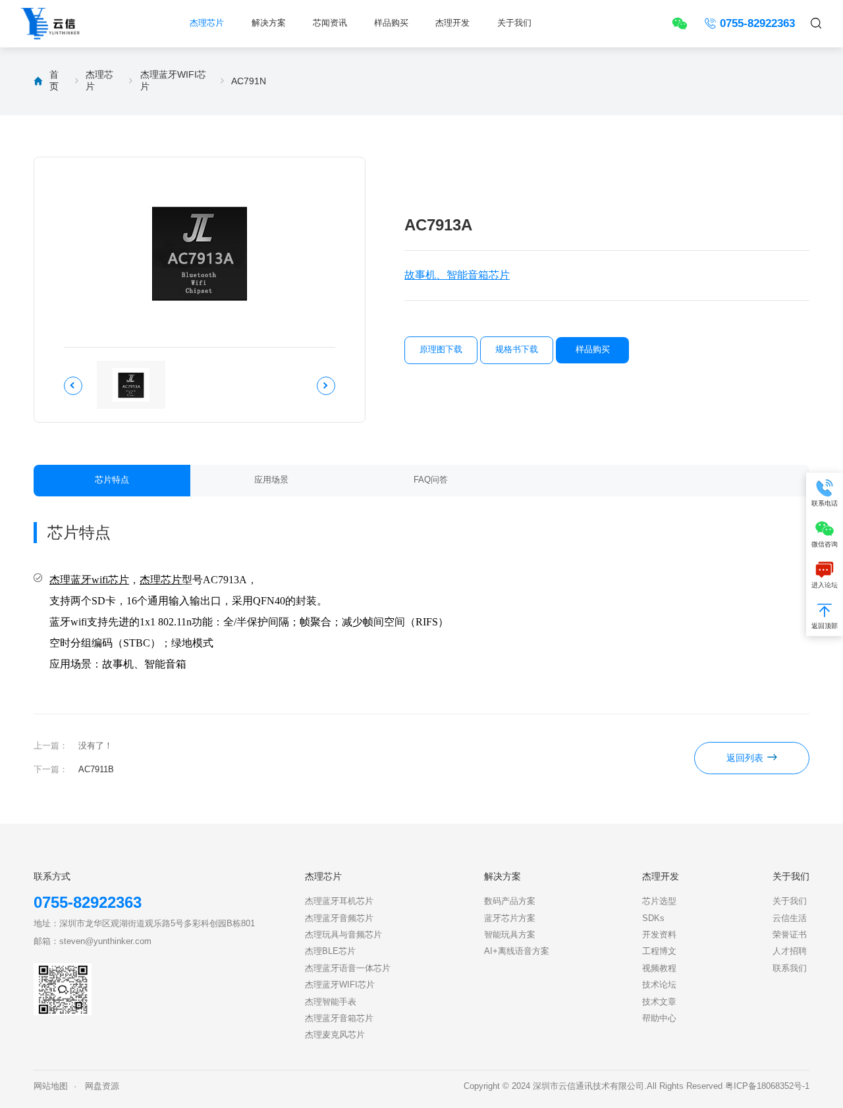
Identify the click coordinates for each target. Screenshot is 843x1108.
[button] (73, 386)
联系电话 (824, 503)
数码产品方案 (509, 901)
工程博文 (659, 951)
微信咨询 (824, 544)
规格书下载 (516, 349)
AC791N (248, 81)
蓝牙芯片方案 (509, 918)
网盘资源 (102, 1086)
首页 (54, 80)
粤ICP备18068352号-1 (767, 1086)
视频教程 (659, 968)
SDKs (653, 918)
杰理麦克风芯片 (335, 1035)
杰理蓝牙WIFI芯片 (173, 80)
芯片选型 (659, 901)
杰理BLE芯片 (330, 951)
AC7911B (96, 769)
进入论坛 (824, 585)
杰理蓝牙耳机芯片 (339, 901)
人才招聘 (790, 951)
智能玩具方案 (509, 934)
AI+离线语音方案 (516, 951)
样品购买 (391, 23)
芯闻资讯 (330, 23)
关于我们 (514, 23)
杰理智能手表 (330, 1002)
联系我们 (790, 968)
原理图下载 (441, 349)
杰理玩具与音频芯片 (343, 934)
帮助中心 (659, 1018)
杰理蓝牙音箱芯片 (339, 1018)
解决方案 (269, 23)
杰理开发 (452, 23)
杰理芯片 (207, 23)
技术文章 (659, 1002)
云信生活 (790, 918)
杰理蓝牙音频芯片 (339, 918)
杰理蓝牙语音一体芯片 (348, 968)
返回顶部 (824, 625)
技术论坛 (659, 984)
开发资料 (659, 934)
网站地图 (51, 1086)
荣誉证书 (790, 934)
